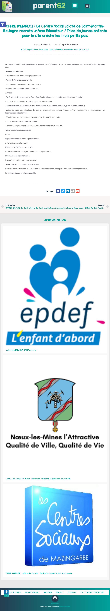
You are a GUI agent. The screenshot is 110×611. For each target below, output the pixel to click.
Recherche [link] (72, 592)
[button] (75, 5)
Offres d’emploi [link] (32, 592)
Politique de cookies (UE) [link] (92, 592)
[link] (3, 24)
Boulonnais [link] (46, 44)
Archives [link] (48, 592)
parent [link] (45, 5)
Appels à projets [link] (14, 592)
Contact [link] (59, 592)
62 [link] (61, 5)
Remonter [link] (55, 603)
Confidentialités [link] (64, 606)
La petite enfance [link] (69, 44)
